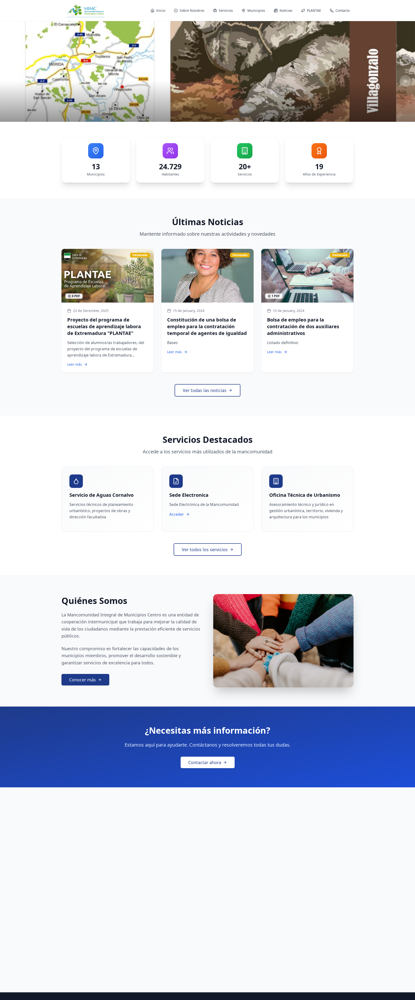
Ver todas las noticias (204, 390)
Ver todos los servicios (205, 549)
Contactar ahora (204, 762)
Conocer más (82, 680)
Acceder (176, 514)
